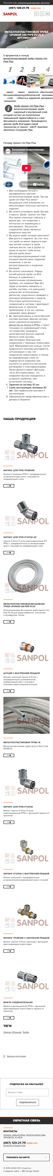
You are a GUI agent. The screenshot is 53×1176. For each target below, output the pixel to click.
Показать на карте (18, 1157)
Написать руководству (14, 1146)
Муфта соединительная (17, 1002)
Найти (42, 14)
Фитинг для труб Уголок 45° (20, 537)
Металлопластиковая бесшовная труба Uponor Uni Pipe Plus (24, 605)
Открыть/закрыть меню (36, 14)
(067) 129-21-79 (25, 8)
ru (47, 14)
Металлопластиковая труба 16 (21, 742)
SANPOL (10, 14)
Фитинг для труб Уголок (18, 807)
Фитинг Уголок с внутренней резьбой (26, 873)
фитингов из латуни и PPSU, (24, 325)
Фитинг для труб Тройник (19, 470)
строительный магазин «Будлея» (34, 2)
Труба (26, 1032)
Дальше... (8, 486)
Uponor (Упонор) (12, 1032)
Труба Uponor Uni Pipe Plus (29, 106)
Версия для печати (16, 1056)
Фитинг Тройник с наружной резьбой (26, 938)
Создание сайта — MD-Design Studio (21, 1171)
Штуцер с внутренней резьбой (21, 673)
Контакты (10, 1131)
